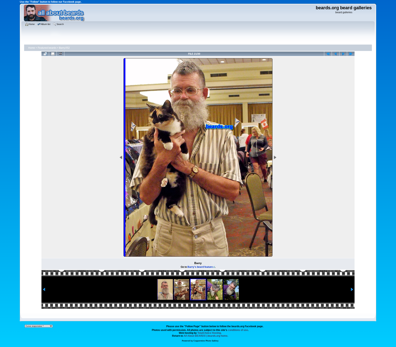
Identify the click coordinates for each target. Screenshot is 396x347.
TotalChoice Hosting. (209, 333)
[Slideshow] (60, 54)
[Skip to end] (351, 54)
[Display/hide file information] (53, 54)
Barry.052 (64, 47)
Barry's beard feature (200, 267)
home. (206, 335)
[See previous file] (335, 54)
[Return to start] (328, 54)
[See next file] (343, 54)
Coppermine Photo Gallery (205, 341)
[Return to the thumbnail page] (45, 54)
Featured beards (47, 47)
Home (31, 47)
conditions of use (238, 330)
